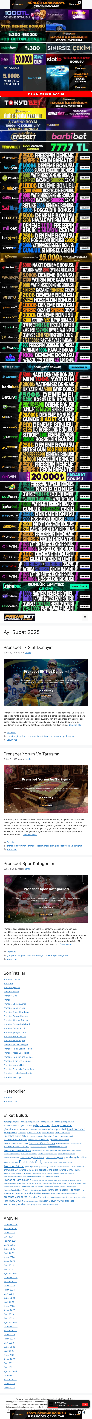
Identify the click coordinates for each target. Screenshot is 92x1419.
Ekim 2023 (9, 1314)
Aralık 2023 (9, 1306)
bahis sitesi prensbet (30, 1122)
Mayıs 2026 (9, 1232)
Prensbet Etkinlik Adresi (15, 1004)
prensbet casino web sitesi (40, 1150)
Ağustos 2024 (10, 1273)
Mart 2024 (9, 1294)
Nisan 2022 (9, 1387)
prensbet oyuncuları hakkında (13, 1176)
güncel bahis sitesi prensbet (38, 1129)
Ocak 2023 (9, 1351)
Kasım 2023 (9, 1310)
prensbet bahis (62, 1132)
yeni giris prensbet (34, 1204)
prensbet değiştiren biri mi (12, 1154)
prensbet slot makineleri (76, 1183)
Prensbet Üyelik (13, 1200)
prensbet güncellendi (31, 1167)
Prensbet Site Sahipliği (14, 1040)
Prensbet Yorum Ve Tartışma (31, 753)
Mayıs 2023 (9, 1334)
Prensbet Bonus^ (51, 1136)
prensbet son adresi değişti (12, 1186)
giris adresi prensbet (12, 1125)
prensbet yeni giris (58, 1197)
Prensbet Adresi (11, 991)
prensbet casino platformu (38, 1147)
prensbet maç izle (48, 1169)
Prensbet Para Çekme (17, 1179)
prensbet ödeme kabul (31, 1201)
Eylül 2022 (9, 1367)
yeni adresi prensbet (15, 1204)
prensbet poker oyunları (39, 1180)
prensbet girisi (54, 1157)
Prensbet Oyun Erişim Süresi (17, 1061)
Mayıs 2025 (9, 1245)
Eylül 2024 (9, 1269)
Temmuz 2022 (10, 1375)
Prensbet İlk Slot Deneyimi (29, 647)
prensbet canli (66, 1136)
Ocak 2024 (9, 1302)
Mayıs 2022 (9, 1383)
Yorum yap (12, 740)
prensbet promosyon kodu (29, 1183)
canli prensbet (47, 1122)
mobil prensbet (10, 1132)
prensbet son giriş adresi (50, 1204)
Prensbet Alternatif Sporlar (16, 1020)
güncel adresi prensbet (16, 1129)
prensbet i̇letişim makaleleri (41, 846)
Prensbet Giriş (10, 996)
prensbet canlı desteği (32, 955)
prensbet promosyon (10, 1183)
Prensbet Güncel (12, 979)
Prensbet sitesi (59, 1183)
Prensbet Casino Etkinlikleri (17, 1024)
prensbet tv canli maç (13, 1193)
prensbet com (55, 1150)
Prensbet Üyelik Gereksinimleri (18, 1073)
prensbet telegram (58, 1189)
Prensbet (11, 732)
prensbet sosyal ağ (29, 1186)
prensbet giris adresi (32, 1157)
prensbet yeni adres (15, 1196)
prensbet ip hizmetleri (64, 736)
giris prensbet (13, 955)
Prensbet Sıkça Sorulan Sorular (35, 1190)
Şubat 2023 (9, 1347)
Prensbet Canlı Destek (42, 1143)
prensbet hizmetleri (78, 1167)
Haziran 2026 (10, 1228)
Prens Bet (8, 983)
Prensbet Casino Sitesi (17, 1150)
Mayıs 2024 (9, 1286)
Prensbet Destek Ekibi (14, 1028)
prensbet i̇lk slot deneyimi (40, 736)
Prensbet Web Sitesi (51, 1193)
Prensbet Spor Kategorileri (29, 863)
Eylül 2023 (9, 1318)
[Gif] (46, 257)
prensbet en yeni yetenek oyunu (47, 1154)
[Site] (46, 157)
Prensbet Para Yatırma (50, 1176)
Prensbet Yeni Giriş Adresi (76, 1197)
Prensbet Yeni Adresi (39, 1197)
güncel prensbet (57, 1129)
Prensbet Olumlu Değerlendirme (19, 1069)
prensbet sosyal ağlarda (45, 1186)
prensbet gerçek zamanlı (11, 1157)
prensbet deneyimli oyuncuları (71, 1150)
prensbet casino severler (57, 1147)
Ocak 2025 (9, 1253)
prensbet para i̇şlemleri (32, 1176)
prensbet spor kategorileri (56, 955)
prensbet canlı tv (76, 1143)
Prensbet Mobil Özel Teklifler (17, 1053)
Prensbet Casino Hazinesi (16, 1016)
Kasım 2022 (9, 1359)
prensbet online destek (67, 1173)
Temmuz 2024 (10, 1277)
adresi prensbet (11, 1121)
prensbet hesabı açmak (64, 1167)
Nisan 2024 (9, 1290)
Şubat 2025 (9, 1249)
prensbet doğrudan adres (29, 1154)
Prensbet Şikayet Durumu (16, 1032)
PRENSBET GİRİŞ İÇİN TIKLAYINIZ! (46, 94)
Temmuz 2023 (10, 1326)
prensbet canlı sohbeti (63, 1143)
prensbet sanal (47, 1183)
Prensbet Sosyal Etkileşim (16, 1044)
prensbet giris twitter (75, 1157)
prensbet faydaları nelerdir (66, 1154)
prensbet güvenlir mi (16, 736)
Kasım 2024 (9, 1261)
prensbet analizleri (48, 1133)
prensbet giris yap (11, 1162)
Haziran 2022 (10, 1379)
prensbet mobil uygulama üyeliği (36, 1173)
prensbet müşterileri (53, 1173)
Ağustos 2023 (10, 1322)
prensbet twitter (32, 1193)
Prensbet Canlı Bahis (38, 1139)
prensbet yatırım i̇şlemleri (69, 1193)
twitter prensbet (65, 1201)
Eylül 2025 (9, 1237)
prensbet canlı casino (59, 1139)
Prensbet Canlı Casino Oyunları (16, 1143)
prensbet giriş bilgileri (50, 1162)
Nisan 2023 (9, 1339)
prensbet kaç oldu (28, 1170)
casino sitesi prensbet (64, 1122)
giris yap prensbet (61, 1125)
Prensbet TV (77, 1189)
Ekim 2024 (9, 1265)
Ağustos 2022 (10, 1371)
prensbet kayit (11, 1170)
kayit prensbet (76, 1129)
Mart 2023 (9, 1343)
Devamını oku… (76, 725)
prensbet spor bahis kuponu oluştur (65, 1186)
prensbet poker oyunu (54, 1180)
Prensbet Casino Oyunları (16, 1146)
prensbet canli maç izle (15, 1139)
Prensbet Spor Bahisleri (13, 1190)
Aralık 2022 (9, 1355)
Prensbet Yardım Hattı (14, 1065)
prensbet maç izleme (69, 1170)
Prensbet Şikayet (12, 987)
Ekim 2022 (9, 1363)
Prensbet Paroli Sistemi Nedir (18, 1049)
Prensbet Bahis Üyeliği (14, 1008)
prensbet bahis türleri (36, 1136)
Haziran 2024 (10, 1281)
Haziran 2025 (10, 1241)
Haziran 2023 (10, 1330)
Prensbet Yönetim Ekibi (15, 1036)
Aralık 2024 (9, 1257)
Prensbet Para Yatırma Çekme (18, 1057)
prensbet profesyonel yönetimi (71, 1180)
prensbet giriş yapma (65, 1162)
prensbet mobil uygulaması (14, 1173)
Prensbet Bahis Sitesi (16, 1136)
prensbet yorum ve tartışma (68, 846)
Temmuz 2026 (10, 1224)
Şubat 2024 (9, 1298)
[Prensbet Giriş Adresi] (19, 617)
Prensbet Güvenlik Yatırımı (16, 1012)
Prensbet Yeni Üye (12, 1077)
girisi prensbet (26, 1125)
